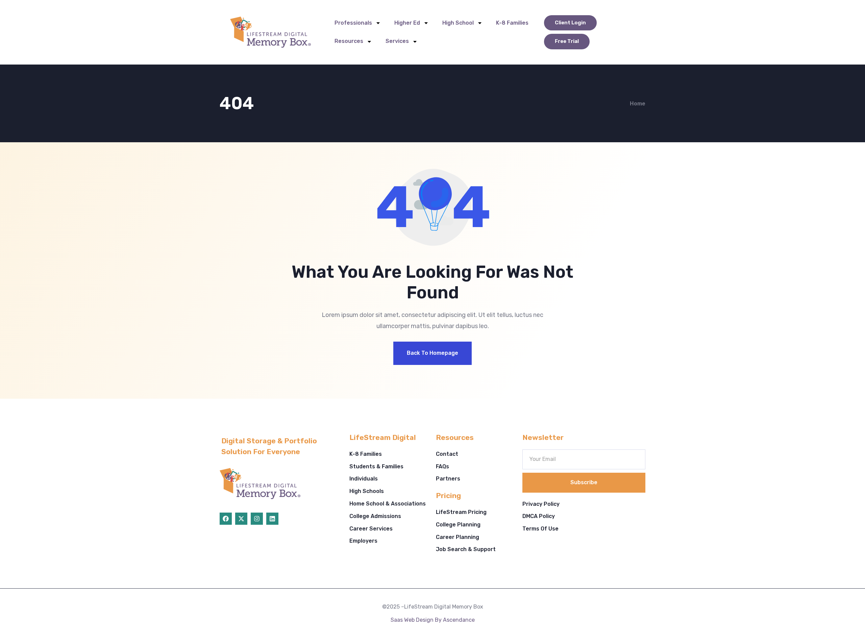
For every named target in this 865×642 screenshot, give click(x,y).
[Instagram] (257, 519)
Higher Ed (407, 23)
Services (397, 41)
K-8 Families (512, 23)
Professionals (353, 23)
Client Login (570, 23)
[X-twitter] (241, 519)
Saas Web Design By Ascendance (433, 620)
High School (458, 23)
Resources (349, 41)
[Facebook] (226, 519)
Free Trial (567, 41)
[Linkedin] (272, 519)
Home (637, 103)
